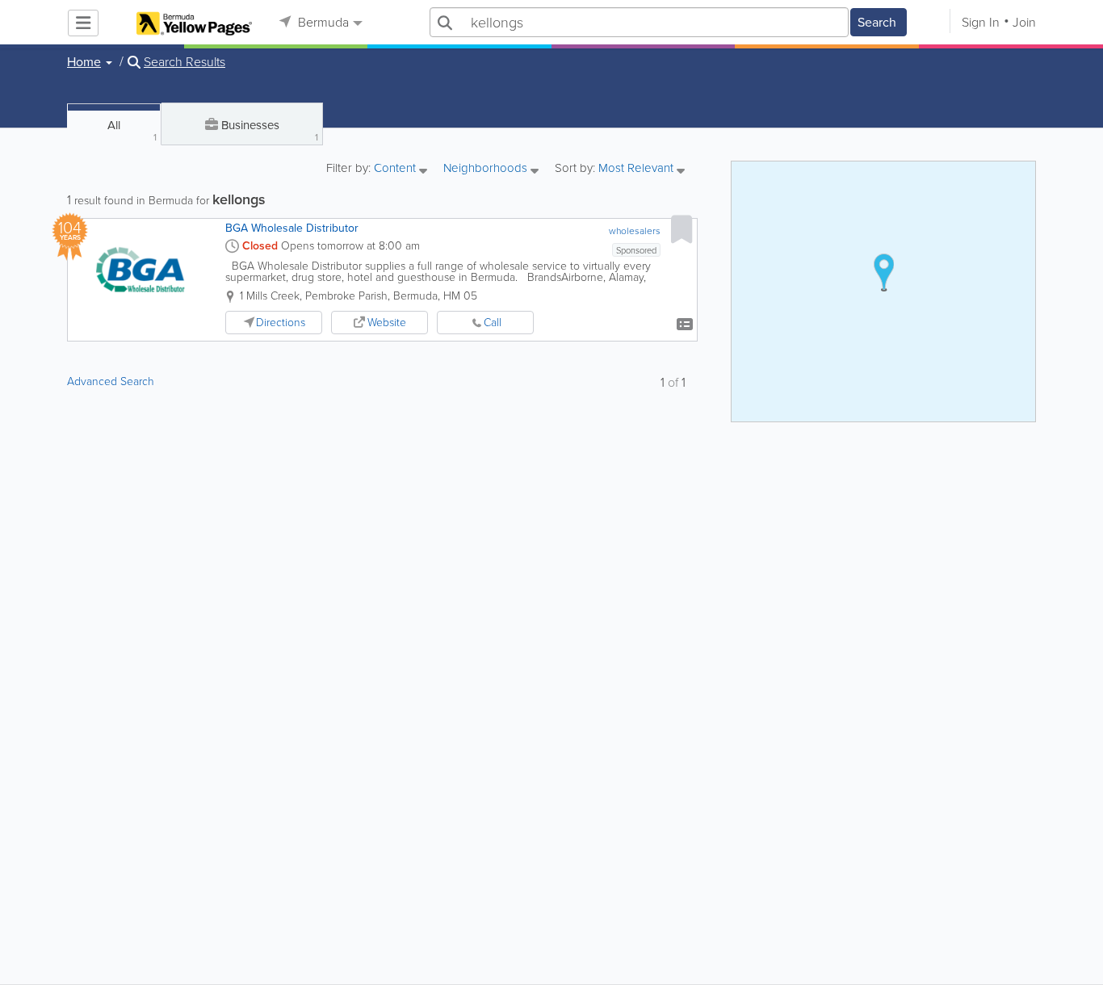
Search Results (184, 62)
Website (386, 322)
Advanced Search (110, 381)
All (132, 130)
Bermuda (322, 22)
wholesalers (635, 231)
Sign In (981, 22)
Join (1024, 22)
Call (492, 322)
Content (396, 169)
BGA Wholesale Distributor (292, 228)
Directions (280, 322)
